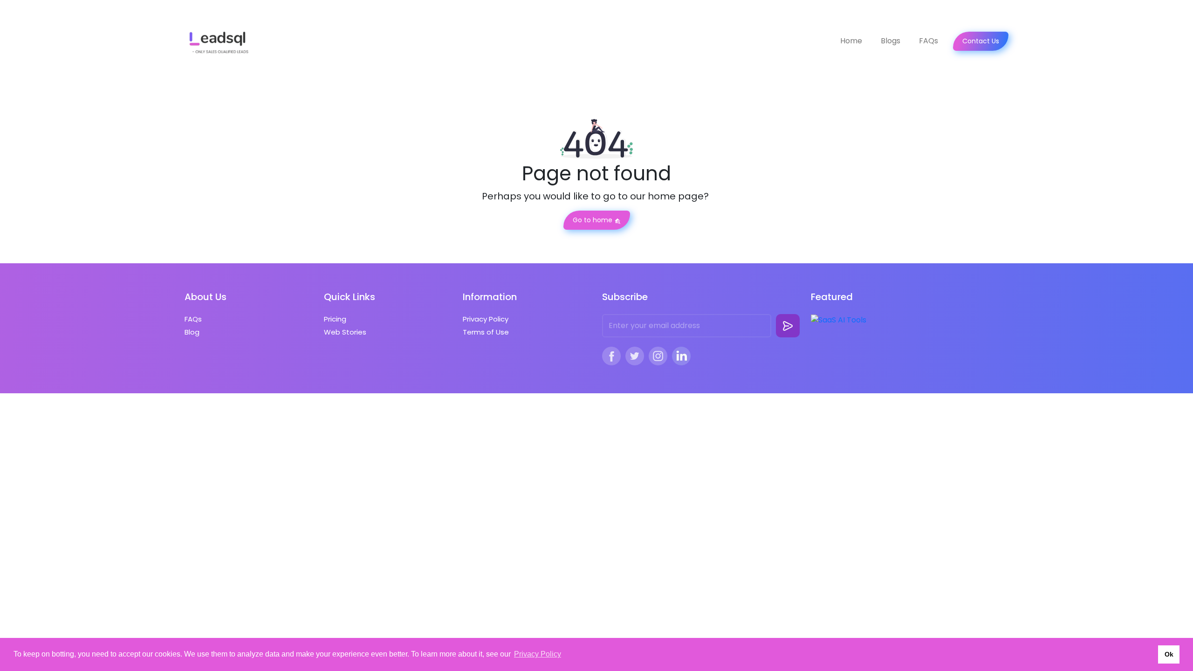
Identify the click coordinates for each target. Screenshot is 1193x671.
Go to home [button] (593, 220)
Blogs (890, 40)
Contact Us (980, 41)
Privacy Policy (485, 319)
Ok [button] (1169, 654)
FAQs (928, 40)
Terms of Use (486, 332)
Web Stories (345, 332)
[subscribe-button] (788, 325)
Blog (192, 332)
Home (851, 40)
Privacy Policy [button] (537, 654)
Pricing (335, 319)
